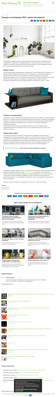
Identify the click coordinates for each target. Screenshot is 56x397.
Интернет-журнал (31, 2)
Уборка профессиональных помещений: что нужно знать (11, 260)
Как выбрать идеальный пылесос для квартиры (29, 377)
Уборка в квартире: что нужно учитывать (18, 315)
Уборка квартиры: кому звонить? (38, 260)
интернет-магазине (29, 172)
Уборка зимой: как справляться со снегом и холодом (21, 356)
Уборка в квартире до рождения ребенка (29, 372)
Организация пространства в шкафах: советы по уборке (31, 370)
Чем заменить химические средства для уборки (20, 321)
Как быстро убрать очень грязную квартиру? (13, 239)
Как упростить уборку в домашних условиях (27, 375)
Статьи (9, 296)
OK (30, 395)
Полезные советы (12, 302)
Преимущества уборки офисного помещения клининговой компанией (38, 217)
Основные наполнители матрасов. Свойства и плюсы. (39, 239)
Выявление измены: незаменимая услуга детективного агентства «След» (27, 335)
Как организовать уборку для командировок (19, 301)
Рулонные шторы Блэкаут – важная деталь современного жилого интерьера (11, 217)
